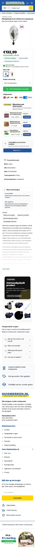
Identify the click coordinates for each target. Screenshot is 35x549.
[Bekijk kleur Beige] (12, 74)
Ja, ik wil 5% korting (9, 541)
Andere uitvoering (9, 79)
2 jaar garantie (31, 13)
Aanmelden (17, 498)
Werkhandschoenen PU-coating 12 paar (16, 113)
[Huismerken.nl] (15, 395)
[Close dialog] (0, 530)
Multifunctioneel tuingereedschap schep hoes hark (15, 122)
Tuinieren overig (7, 17)
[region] (17, 34)
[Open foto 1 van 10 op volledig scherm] (14, 34)
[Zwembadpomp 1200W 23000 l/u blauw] (9, 315)
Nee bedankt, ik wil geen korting (8, 543)
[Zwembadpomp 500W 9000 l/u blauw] (28, 315)
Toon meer (5, 269)
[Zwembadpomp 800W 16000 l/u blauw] (18, 305)
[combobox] (22, 8)
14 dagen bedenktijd (19, 13)
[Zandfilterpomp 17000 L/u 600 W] (9, 305)
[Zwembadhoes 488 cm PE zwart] (18, 315)
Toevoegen (27, 117)
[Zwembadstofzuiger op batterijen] (28, 305)
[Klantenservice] (27, 3)
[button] (3, 3)
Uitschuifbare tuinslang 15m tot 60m (15, 131)
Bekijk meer (16, 150)
